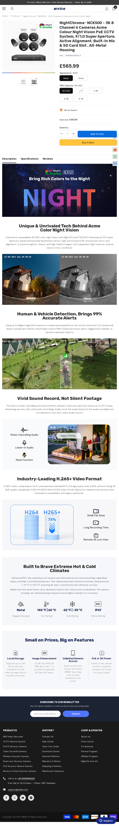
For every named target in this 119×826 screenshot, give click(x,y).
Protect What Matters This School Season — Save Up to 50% (59, 2)
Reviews (48, 158)
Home (5, 16)
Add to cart (97, 134)
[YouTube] (23, 798)
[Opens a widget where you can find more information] (106, 821)
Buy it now (88, 142)
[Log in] (106, 8)
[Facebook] (6, 798)
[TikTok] (31, 798)
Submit (76, 713)
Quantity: (64, 127)
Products (15, 16)
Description (9, 158)
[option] (28, 46)
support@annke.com (18, 789)
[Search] (12, 8)
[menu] (4, 8)
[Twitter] (14, 798)
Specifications (29, 158)
